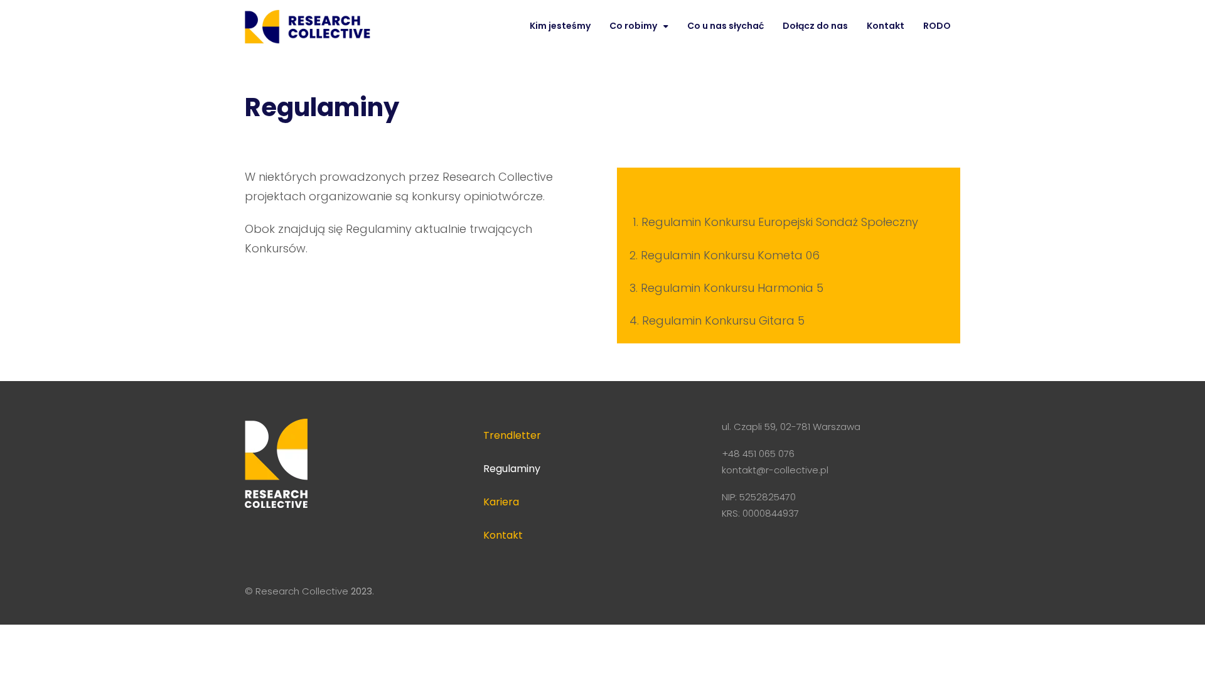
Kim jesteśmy (560, 25)
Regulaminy (511, 468)
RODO (937, 25)
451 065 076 (768, 453)
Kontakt (885, 25)
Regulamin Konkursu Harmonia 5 (732, 288)
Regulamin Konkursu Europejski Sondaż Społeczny (779, 222)
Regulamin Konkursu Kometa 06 (730, 255)
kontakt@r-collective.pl (775, 469)
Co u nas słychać (725, 25)
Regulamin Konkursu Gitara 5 (723, 320)
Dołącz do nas (815, 25)
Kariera (501, 502)
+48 (732, 453)
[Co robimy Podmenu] (665, 26)
